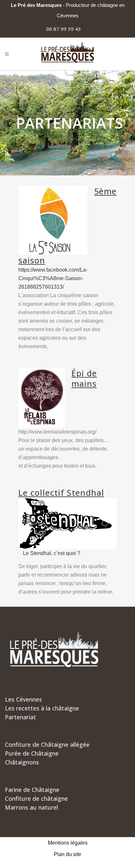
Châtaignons (22, 762)
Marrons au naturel (31, 807)
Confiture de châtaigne (36, 798)
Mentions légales (67, 843)
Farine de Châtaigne (32, 790)
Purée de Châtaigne (32, 753)
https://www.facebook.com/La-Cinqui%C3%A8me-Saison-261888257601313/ (52, 278)
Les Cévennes (23, 699)
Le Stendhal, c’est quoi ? (51, 553)
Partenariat (20, 717)
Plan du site (67, 854)
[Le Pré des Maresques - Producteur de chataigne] (67, 54)
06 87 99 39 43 (63, 29)
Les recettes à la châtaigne (42, 708)
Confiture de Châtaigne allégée (47, 744)
